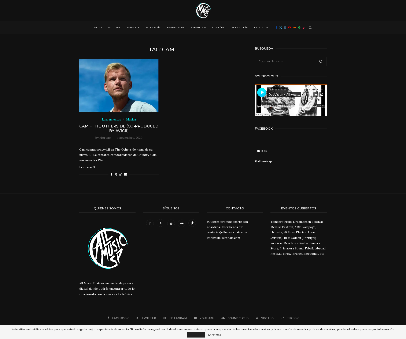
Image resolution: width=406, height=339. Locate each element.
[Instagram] (285, 27)
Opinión (218, 27)
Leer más (85, 167)
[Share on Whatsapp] (120, 174)
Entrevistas (175, 27)
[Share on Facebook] (111, 174)
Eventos (197, 27)
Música (132, 27)
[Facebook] (276, 27)
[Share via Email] (125, 174)
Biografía (153, 27)
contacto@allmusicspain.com (227, 232)
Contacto (261, 27)
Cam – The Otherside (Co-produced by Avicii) (118, 128)
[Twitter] (280, 27)
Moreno (105, 138)
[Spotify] (299, 27)
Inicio (98, 27)
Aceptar (196, 335)
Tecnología (239, 27)
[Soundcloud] (294, 27)
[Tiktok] (303, 27)
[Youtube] (289, 27)
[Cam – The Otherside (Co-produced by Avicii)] (119, 85)
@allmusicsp (263, 161)
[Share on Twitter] (115, 174)
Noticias (114, 27)
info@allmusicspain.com (223, 238)
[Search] (310, 27)
